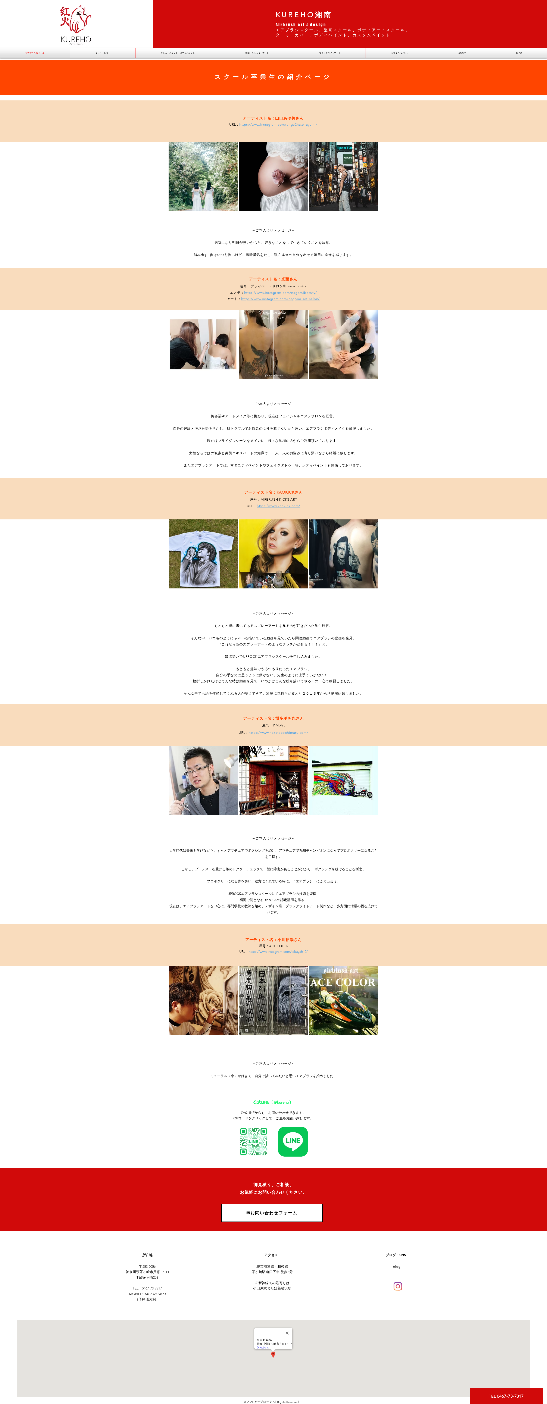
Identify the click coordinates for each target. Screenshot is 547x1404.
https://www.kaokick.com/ (278, 506)
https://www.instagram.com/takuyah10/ (278, 952)
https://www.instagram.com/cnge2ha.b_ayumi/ (278, 124)
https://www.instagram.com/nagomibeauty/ (280, 293)
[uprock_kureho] (398, 1286)
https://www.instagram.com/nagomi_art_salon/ (280, 299)
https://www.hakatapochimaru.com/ (278, 733)
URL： (244, 952)
